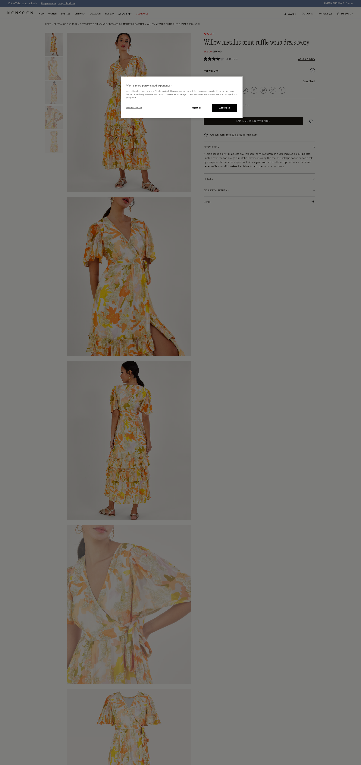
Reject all (196, 108)
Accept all (224, 108)
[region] (182, 97)
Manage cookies (134, 108)
